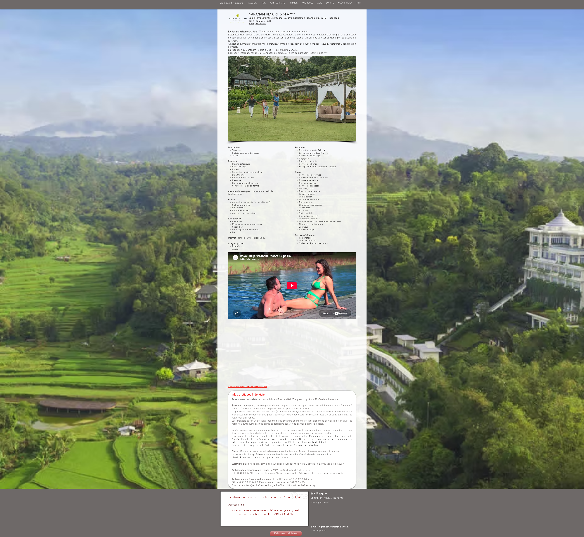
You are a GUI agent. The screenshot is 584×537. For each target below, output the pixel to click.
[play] (348, 139)
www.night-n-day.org (231, 2)
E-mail (251, 24)
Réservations (260, 24)
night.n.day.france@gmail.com (334, 526)
